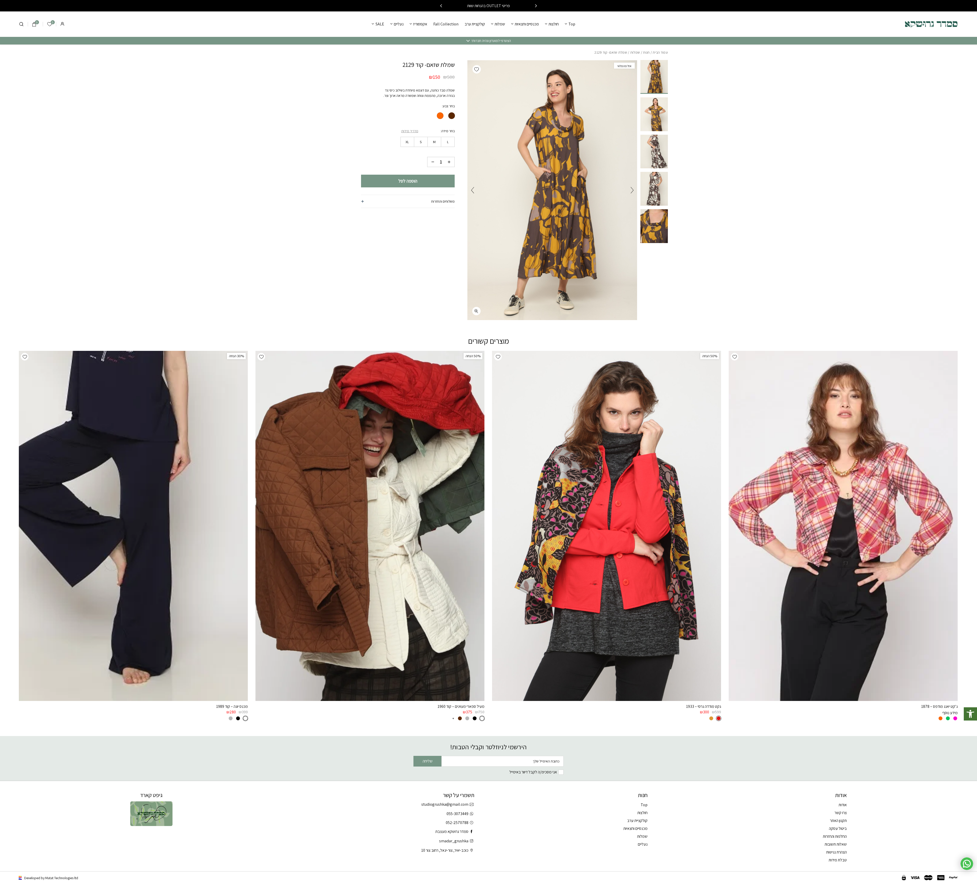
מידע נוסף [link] (950, 712)
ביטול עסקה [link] (838, 828)
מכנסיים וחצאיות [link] (527, 24)
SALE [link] (380, 24)
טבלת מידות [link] (838, 860)
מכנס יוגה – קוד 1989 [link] (232, 706)
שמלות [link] (500, 24)
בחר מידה (448, 131)
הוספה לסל (407, 181)
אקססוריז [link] (420, 24)
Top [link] (571, 24)
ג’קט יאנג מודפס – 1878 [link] (939, 706)
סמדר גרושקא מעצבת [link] (451, 831)
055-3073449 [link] (457, 813)
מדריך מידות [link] (409, 131)
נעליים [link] (399, 24)
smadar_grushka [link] (453, 841)
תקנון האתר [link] (838, 820)
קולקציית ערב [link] (475, 24)
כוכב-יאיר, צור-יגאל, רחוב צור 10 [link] (444, 850)
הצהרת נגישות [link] (836, 852)
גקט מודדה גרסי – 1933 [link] (703, 706)
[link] (970, 714)
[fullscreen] (476, 311)
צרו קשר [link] (841, 812)
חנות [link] (646, 52)
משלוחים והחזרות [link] (443, 201)
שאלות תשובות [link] (836, 844)
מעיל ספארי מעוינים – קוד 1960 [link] (461, 706)
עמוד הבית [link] (660, 52)
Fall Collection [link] (445, 24)
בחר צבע (449, 106)
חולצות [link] (554, 24)
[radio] (451, 115)
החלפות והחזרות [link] (835, 836)
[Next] (441, 5)
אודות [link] (843, 804)
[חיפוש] (21, 24)
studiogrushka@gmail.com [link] (444, 804)
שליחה (428, 761)
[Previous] (536, 5)
